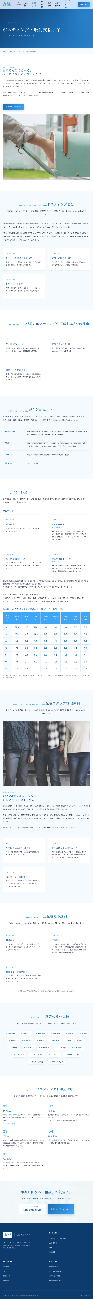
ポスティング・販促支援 (57, 1238)
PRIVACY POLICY (85, 1295)
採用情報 (49, 4)
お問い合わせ (57, 4)
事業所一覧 (6, 1276)
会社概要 (6, 1267)
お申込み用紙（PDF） (10, 1115)
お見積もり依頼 (13, 106)
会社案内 (26, 4)
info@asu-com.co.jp (10, 1123)
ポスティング (34, 4)
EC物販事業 (53, 1243)
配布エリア (53, 1247)
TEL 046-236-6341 (55, 1271)
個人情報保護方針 (55, 1280)
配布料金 (52, 1252)
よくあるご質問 (54, 1276)
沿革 (4, 1271)
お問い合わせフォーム (61, 1209)
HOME (5, 51)
